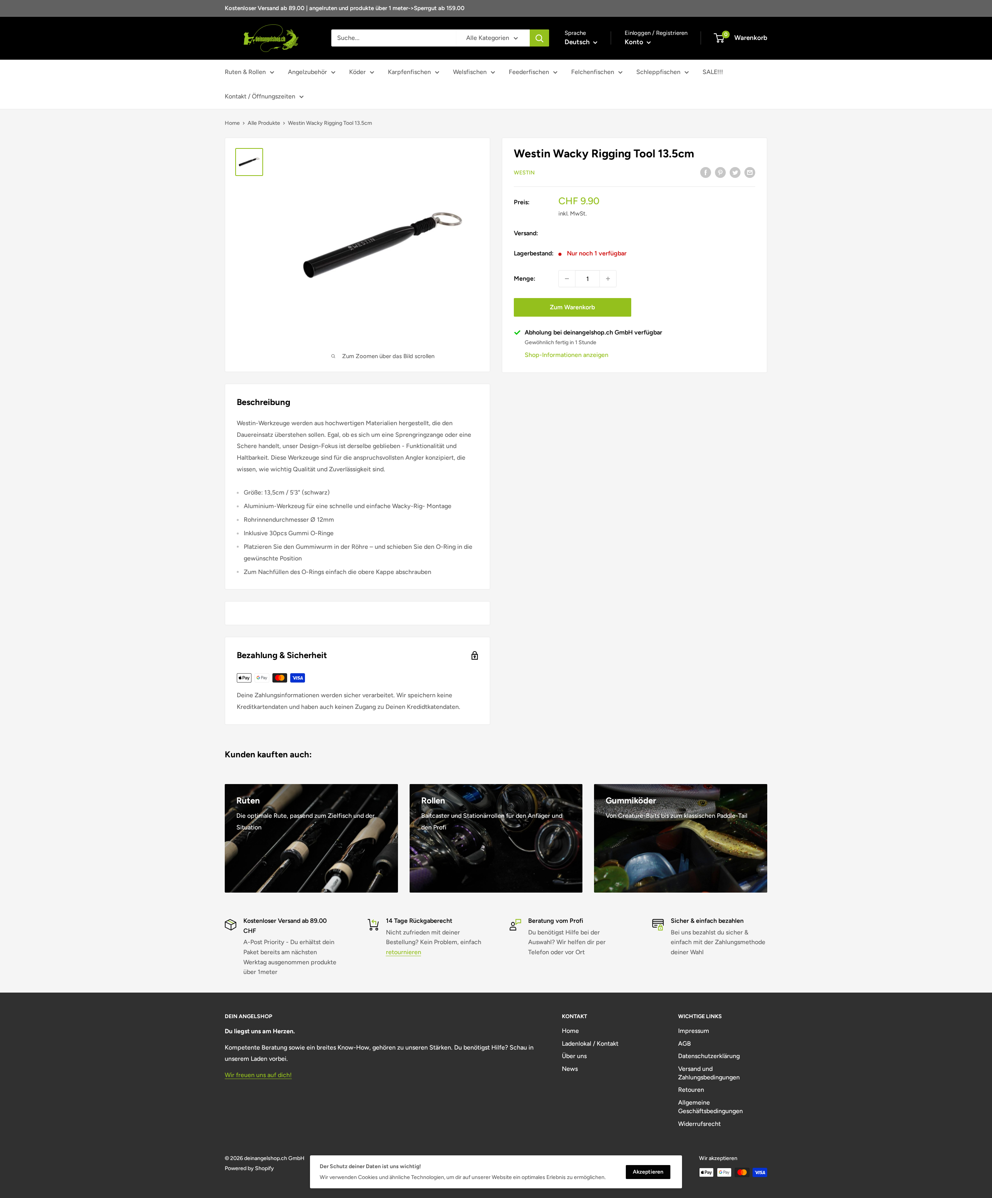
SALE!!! (713, 72)
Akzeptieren (648, 1172)
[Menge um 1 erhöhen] (608, 279)
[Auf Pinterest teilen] (720, 172)
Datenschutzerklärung (709, 1056)
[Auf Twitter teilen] (735, 172)
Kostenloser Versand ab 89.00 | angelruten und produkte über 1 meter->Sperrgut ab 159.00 (345, 8)
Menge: (525, 278)
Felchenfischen (592, 72)
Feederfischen (529, 72)
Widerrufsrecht (699, 1123)
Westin (524, 172)
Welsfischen (470, 72)
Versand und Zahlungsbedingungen (709, 1073)
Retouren (691, 1089)
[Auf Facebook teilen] (705, 172)
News (570, 1068)
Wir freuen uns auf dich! (258, 1075)
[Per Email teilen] (749, 172)
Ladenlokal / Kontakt (590, 1043)
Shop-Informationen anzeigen (566, 355)
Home (232, 123)
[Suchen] (539, 38)
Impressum (693, 1030)
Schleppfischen (658, 72)
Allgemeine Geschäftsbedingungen (710, 1107)
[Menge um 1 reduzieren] (567, 279)
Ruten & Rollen (245, 72)
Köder (357, 72)
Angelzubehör (307, 72)
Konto (635, 42)
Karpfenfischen (409, 72)
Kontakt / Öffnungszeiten (260, 96)
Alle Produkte (264, 123)
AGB (684, 1043)
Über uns (574, 1056)
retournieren (403, 952)
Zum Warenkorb (572, 307)
